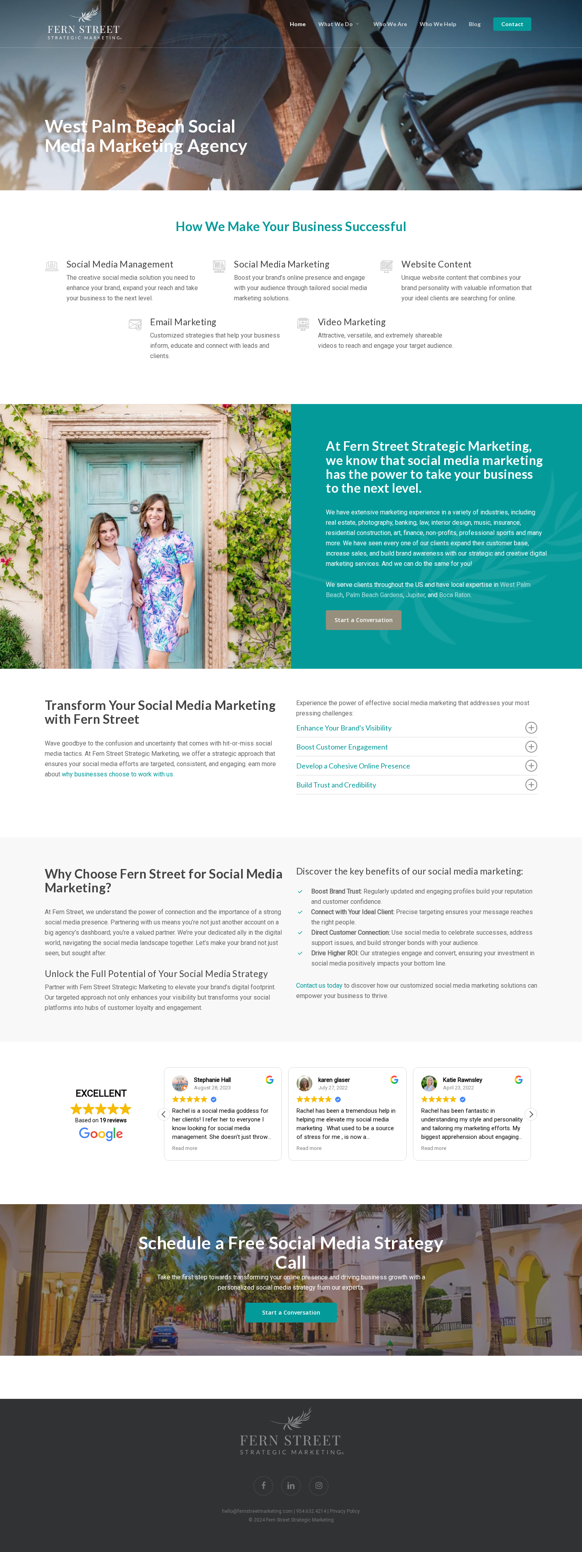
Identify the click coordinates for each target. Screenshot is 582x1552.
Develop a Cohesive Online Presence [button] (353, 765)
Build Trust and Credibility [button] (336, 784)
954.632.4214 (311, 1511)
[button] (363, 620)
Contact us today (319, 985)
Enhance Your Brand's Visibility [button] (344, 727)
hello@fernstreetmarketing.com (257, 1511)
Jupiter (415, 595)
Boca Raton (454, 595)
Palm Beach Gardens (374, 595)
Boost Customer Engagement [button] (342, 746)
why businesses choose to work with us (117, 774)
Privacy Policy (345, 1511)
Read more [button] (183, 1148)
